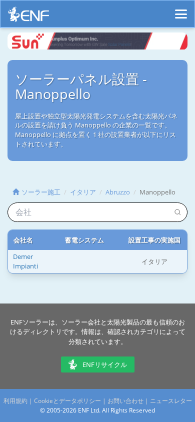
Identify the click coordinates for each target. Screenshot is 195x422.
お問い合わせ (126, 400)
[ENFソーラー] (28, 16)
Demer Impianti (25, 261)
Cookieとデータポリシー (67, 400)
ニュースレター (171, 400)
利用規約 (16, 400)
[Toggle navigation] (181, 9)
